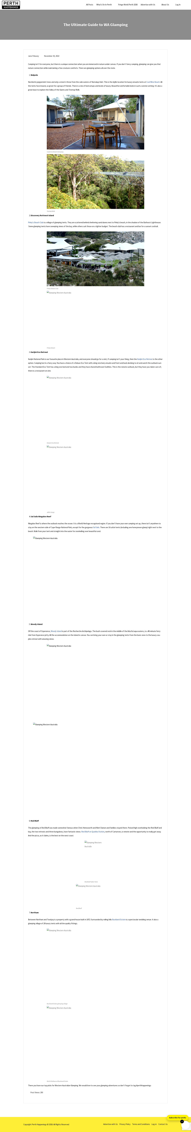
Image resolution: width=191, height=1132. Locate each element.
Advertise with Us (148, 4)
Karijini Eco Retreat (145, 359)
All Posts (89, 4)
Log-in (154, 1124)
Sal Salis (96, 527)
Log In (177, 4)
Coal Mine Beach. (153, 82)
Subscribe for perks (177, 1117)
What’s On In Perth (104, 4)
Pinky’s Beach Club (35, 222)
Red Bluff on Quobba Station (92, 831)
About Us (165, 4)
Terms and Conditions (141, 1124)
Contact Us (163, 1124)
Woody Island (56, 631)
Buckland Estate (119, 919)
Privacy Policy (124, 1124)
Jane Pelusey (33, 56)
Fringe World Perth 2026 (127, 4)
